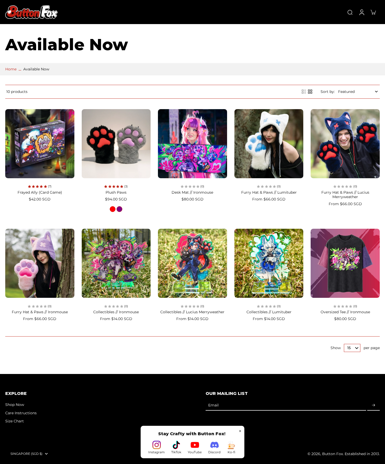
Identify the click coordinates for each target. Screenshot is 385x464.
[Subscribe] (373, 405)
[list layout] (304, 91)
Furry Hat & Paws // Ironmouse (40, 312)
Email (213, 405)
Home (10, 69)
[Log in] (361, 12)
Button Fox (332, 453)
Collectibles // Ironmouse (116, 312)
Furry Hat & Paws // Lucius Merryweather (345, 194)
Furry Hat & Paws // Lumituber (269, 192)
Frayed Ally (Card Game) (40, 192)
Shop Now (14, 404)
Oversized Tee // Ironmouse (345, 312)
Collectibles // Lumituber (269, 312)
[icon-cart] (373, 12)
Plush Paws (116, 192)
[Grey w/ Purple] (119, 209)
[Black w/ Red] (112, 209)
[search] (350, 12)
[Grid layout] (310, 91)
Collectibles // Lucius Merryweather (192, 312)
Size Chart (14, 421)
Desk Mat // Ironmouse (192, 192)
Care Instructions (21, 413)
